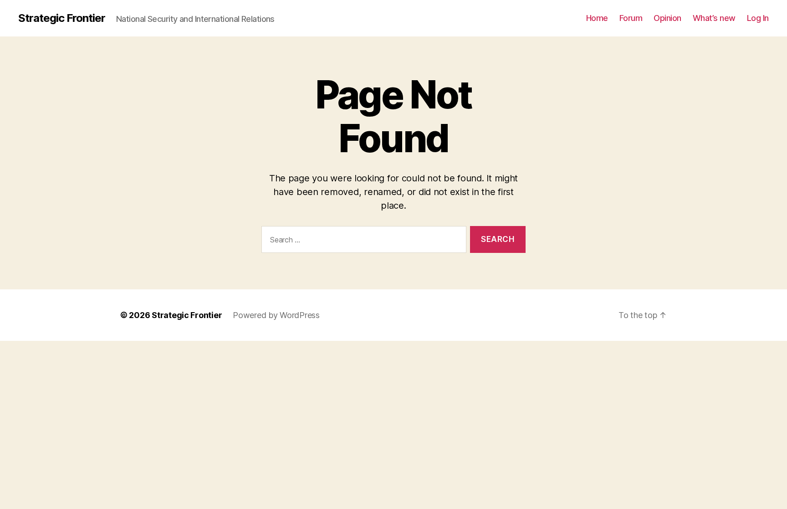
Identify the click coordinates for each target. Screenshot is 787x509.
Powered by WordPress (276, 315)
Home (597, 18)
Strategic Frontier (61, 18)
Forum (631, 18)
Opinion (667, 18)
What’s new (714, 18)
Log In (758, 18)
